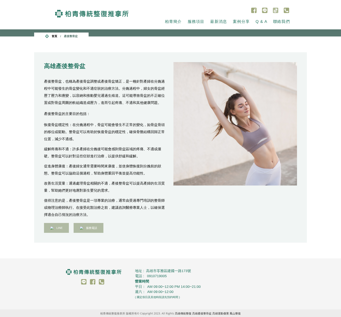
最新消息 (218, 21)
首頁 (54, 36)
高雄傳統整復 (183, 313)
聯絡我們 (281, 21)
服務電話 (91, 227)
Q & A (261, 21)
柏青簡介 (173, 21)
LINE (59, 227)
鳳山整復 (235, 313)
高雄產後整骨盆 (202, 313)
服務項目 (196, 21)
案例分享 (241, 21)
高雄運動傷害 (220, 313)
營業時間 (142, 281)
